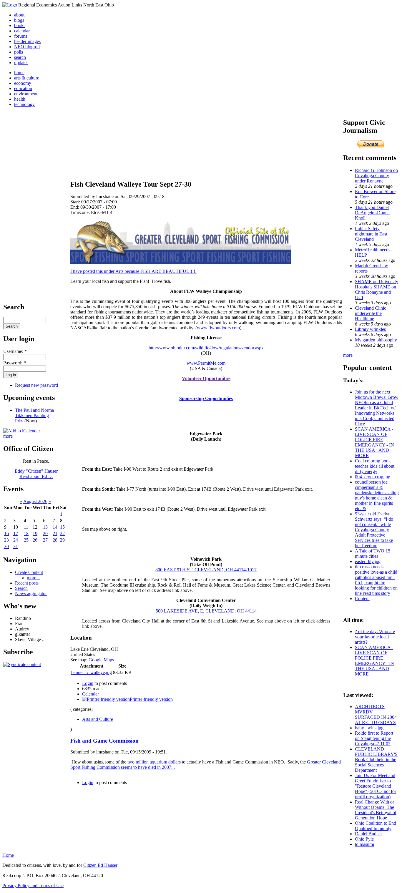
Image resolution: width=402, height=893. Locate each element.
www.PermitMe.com (206, 363)
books (19, 25)
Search (21, 588)
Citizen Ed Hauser (100, 865)
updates (21, 62)
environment (25, 93)
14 (55, 527)
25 (26, 539)
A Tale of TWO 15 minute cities (372, 553)
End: (75, 207)
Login (87, 683)
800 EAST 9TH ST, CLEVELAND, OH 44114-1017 (206, 569)
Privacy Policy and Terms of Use (33, 885)
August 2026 (35, 501)
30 (6, 546)
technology (24, 104)
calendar (22, 30)
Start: (75, 201)
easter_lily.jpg (368, 561)
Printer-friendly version (151, 699)
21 (55, 533)
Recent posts (27, 582)
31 (15, 546)
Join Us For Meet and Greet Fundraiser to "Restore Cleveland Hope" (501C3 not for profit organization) (375, 786)
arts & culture (26, 77)
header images (27, 41)
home (19, 72)
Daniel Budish (368, 833)
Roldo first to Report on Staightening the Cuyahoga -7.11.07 (374, 738)
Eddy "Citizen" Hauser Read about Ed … (36, 474)
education (23, 88)
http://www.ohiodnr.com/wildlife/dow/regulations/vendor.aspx (206, 347)
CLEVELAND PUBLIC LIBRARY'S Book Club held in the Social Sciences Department (376, 759)
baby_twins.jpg (369, 727)
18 (26, 533)
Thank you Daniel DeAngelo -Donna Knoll (372, 212)
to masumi (364, 844)
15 (62, 527)
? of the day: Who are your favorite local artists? (375, 637)
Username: (15, 351)
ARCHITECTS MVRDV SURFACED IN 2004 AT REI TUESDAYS (376, 714)
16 (6, 533)
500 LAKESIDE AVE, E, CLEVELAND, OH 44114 (206, 610)
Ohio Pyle (364, 838)
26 (35, 539)
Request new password (36, 385)
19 (35, 533)
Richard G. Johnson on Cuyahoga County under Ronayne (376, 175)
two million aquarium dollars (154, 761)
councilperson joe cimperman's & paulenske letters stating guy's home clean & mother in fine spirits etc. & (377, 495)
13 (45, 527)
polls (18, 51)
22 (62, 533)
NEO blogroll (27, 46)
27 (45, 539)
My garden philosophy (376, 339)
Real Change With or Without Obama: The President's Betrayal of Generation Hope (375, 809)
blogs (19, 20)
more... (33, 577)
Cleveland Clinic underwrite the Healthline (370, 313)
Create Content (29, 572)
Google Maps (101, 659)
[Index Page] (9, 4)
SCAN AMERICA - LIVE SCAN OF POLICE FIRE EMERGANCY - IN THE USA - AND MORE (374, 442)
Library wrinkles (370, 329)
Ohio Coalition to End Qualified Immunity (375, 826)
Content (362, 598)
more (8, 436)
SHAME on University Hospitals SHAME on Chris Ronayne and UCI (376, 289)
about (19, 14)
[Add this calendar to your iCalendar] (21, 430)
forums (20, 36)
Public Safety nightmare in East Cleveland (371, 234)
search (20, 57)
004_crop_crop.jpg (372, 476)
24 (15, 539)
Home (8, 855)
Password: (14, 362)
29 (62, 539)
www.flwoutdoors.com (218, 327)
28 (55, 539)
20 (45, 533)
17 (15, 533)
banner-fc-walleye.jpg (91, 672)
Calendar (90, 693)
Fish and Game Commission (104, 741)
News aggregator (31, 593)
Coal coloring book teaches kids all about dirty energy (374, 466)
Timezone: (80, 212)
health (19, 99)
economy (22, 83)
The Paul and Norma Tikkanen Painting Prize (34, 415)
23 (6, 539)
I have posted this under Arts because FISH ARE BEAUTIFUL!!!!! (133, 271)
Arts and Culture (97, 719)
